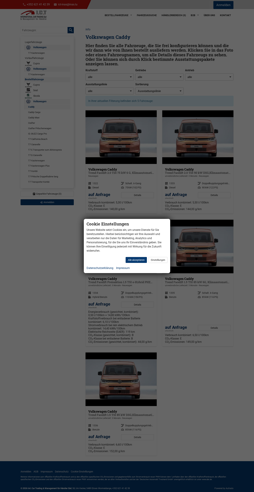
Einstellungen (158, 260)
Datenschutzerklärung (100, 268)
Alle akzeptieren (136, 260)
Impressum (123, 268)
